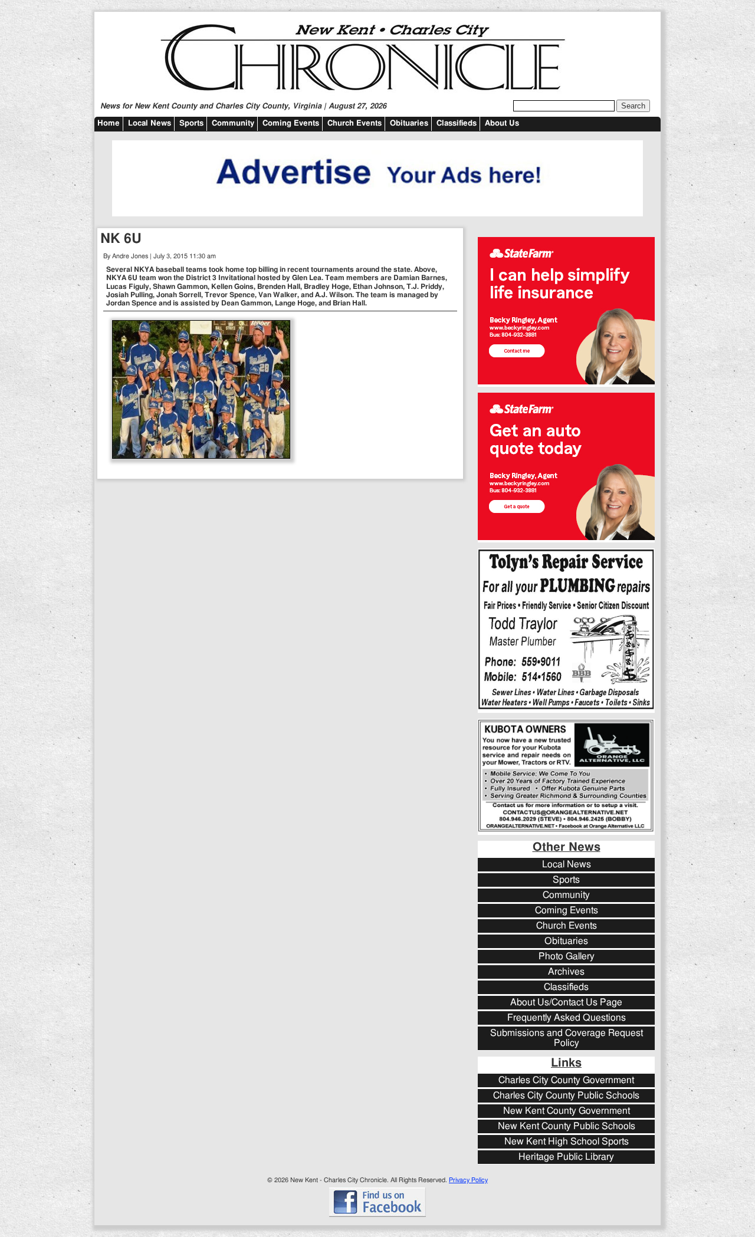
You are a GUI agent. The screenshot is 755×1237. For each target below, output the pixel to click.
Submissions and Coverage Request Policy (566, 1038)
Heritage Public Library (566, 1157)
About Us (502, 123)
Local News (149, 123)
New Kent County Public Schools (566, 1126)
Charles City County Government (566, 1080)
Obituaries (409, 123)
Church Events (354, 123)
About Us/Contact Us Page (566, 1002)
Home (108, 123)
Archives (566, 972)
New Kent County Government (566, 1111)
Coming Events (290, 123)
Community (233, 123)
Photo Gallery (567, 956)
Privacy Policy (468, 1180)
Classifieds (456, 123)
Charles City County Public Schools (566, 1095)
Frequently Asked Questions (566, 1018)
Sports (191, 123)
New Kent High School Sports (566, 1141)
